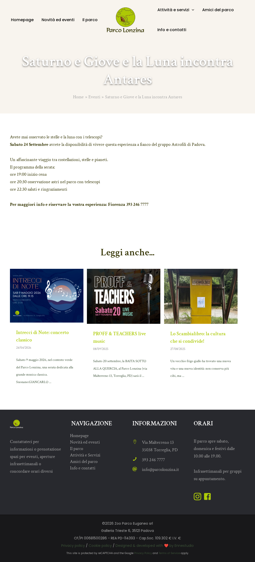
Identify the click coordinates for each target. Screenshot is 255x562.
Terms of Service (169, 553)
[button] (191, 10)
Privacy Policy (143, 553)
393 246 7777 (153, 460)
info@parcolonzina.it (160, 469)
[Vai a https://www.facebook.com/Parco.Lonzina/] (207, 497)
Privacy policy (73, 545)
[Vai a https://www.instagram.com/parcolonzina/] (197, 497)
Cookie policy (100, 545)
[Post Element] (46, 330)
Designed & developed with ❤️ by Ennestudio (155, 545)
